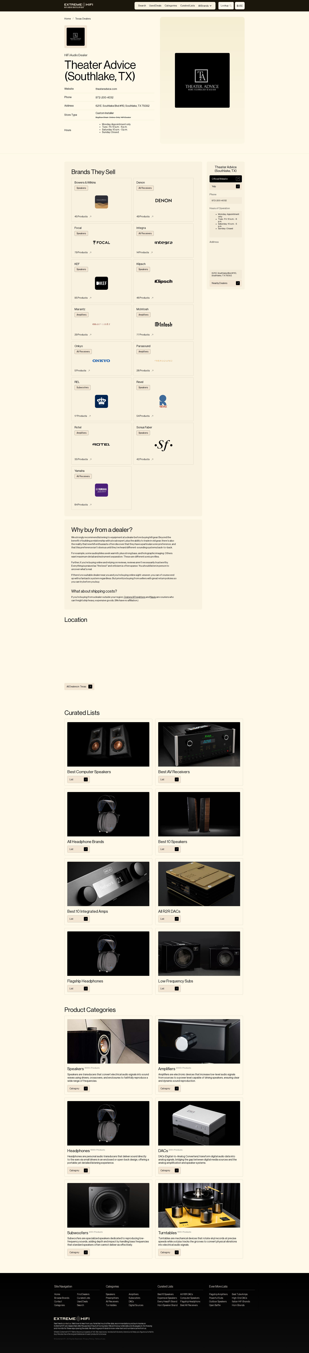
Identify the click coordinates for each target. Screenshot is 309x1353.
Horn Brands (238, 1305)
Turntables (111, 1305)
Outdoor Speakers (218, 1302)
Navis (153, 597)
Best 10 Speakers (166, 1294)
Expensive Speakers (167, 1298)
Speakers (110, 1294)
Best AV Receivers (189, 1305)
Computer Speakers (189, 1298)
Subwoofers (134, 1298)
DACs (131, 1302)
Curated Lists (187, 6)
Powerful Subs (216, 1298)
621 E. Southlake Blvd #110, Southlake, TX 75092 (123, 106)
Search (142, 6)
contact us (67, 1324)
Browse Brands (61, 1298)
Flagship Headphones (190, 1302)
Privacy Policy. (88, 1339)
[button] (205, 5)
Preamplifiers (112, 1298)
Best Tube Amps (240, 1294)
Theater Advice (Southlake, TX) (100, 70)
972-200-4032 (104, 97)
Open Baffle (214, 1305)
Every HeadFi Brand (167, 1302)
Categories (171, 6)
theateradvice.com (106, 89)
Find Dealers (83, 1294)
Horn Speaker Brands (168, 1305)
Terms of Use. (100, 1339)
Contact (58, 1302)
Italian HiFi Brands (241, 1302)
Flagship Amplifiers (218, 1294)
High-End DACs (239, 1298)
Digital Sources (136, 1305)
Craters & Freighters (134, 597)
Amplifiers (134, 1294)
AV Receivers (112, 1302)
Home (67, 19)
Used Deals (155, 6)
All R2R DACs (186, 1294)
